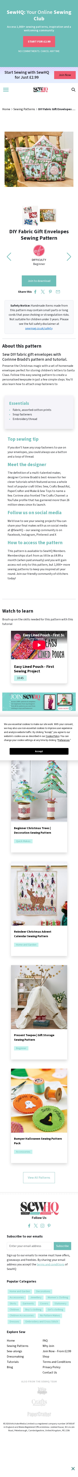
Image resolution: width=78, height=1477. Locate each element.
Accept (39, 751)
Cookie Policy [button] (52, 736)
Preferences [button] (64, 740)
